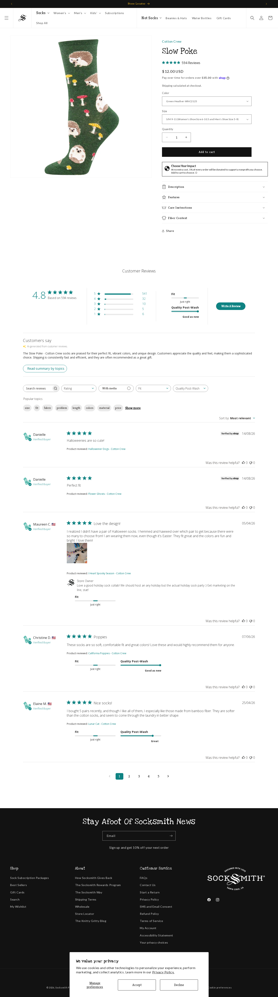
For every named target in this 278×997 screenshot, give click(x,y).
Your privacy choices (154, 942)
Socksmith (61, 987)
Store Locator (84, 913)
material (104, 408)
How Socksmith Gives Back (93, 878)
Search (15, 899)
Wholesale (82, 906)
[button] (6, 17)
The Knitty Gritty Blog (90, 921)
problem (62, 408)
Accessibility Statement (156, 935)
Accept (137, 985)
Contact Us (148, 885)
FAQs (143, 878)
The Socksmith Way (88, 892)
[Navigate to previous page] (110, 776)
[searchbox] (37, 388)
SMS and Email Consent (156, 906)
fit (36, 408)
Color (165, 93)
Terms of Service (151, 921)
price (118, 408)
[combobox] (78, 388)
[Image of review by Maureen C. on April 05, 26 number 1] (77, 553)
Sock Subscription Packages (29, 878)
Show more (133, 408)
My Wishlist (18, 906)
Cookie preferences (220, 987)
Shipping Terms (85, 899)
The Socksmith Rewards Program (98, 885)
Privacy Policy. (163, 972)
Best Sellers (18, 885)
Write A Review (231, 306)
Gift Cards (17, 892)
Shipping (167, 85)
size (27, 408)
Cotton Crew (172, 41)
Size (164, 111)
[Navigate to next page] (168, 776)
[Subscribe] (170, 836)
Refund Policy (149, 913)
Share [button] (170, 230)
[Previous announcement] (11, 4)
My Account (148, 928)
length (76, 408)
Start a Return (150, 892)
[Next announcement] (266, 4)
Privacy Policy (149, 899)
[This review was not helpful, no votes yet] (250, 462)
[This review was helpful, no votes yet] (243, 462)
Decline (179, 985)
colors (89, 408)
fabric (47, 408)
